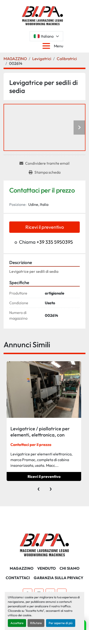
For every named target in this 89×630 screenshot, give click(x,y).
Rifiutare (36, 623)
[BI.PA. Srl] (44, 544)
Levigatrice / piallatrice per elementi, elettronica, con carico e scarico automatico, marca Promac (40, 438)
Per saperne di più (61, 623)
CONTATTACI (18, 577)
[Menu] (47, 46)
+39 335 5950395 (55, 242)
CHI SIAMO (70, 568)
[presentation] (38, 488)
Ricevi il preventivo (44, 227)
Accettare (16, 623)
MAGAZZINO (21, 568)
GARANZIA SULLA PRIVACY (58, 577)
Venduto (46, 568)
